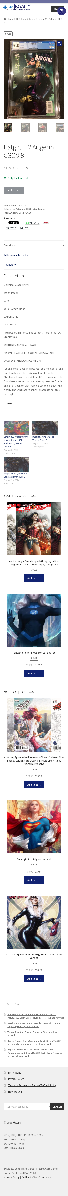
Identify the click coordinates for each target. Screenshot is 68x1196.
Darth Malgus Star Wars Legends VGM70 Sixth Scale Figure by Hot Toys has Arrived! (33, 1025)
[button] (59, 43)
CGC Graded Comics (26, 18)
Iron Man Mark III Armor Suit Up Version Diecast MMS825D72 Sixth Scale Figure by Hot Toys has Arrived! (35, 1016)
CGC (29, 212)
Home (10, 18)
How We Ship (15, 1091)
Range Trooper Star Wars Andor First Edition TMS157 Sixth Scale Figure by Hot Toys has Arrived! (34, 1042)
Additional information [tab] (17, 255)
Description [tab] (10, 245)
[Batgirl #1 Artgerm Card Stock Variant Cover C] (16, 464)
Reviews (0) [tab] (10, 264)
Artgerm (20, 208)
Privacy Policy (16, 1078)
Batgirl (22, 212)
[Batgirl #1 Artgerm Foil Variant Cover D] (45, 428)
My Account (14, 1072)
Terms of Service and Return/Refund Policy (32, 1085)
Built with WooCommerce (36, 1177)
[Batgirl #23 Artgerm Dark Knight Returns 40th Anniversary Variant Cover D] (16, 428)
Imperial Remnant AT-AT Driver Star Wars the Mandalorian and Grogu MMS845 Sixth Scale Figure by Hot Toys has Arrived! (34, 1053)
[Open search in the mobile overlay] (34, 9)
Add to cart (14, 190)
